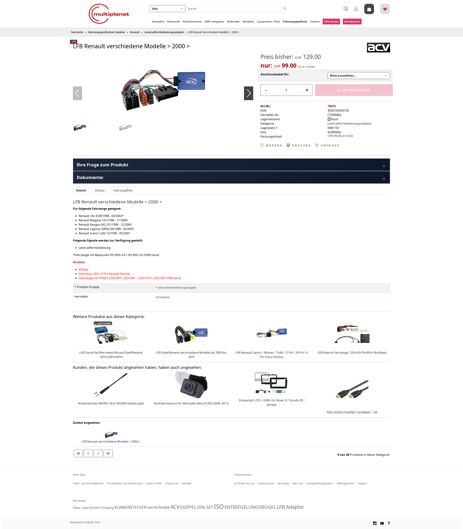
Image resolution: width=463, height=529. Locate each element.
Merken (274, 145)
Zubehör (315, 21)
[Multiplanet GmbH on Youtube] (382, 522)
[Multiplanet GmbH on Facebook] (389, 522)
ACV (175, 507)
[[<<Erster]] (78, 453)
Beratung (283, 483)
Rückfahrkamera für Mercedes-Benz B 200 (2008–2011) (191, 403)
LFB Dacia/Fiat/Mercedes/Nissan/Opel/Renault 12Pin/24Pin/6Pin (111, 355)
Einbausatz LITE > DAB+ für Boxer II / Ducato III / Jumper (272, 402)
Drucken (301, 145)
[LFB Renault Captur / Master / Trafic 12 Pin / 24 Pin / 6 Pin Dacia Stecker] (272, 334)
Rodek (164, 507)
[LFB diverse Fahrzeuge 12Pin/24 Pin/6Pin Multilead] (352, 334)
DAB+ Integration (214, 21)
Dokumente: (90, 177)
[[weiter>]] (98, 453)
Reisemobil (173, 21)
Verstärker (248, 21)
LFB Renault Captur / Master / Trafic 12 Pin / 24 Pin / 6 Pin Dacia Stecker (271, 355)
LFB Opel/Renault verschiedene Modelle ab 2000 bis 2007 (191, 355)
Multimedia (233, 21)
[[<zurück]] (88, 453)
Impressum (172, 483)
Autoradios (158, 21)
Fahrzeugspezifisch (295, 21)
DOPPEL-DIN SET (196, 507)
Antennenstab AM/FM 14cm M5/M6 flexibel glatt (111, 403)
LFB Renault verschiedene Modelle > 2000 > (111, 441)
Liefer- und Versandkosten (88, 483)
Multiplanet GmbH (81, 522)
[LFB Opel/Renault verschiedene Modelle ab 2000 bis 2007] (191, 334)
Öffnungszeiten (345, 483)
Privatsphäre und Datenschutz (125, 483)
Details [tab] (81, 190)
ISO (219, 506)
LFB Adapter (290, 507)
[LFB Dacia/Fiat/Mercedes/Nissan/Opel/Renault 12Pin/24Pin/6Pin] (111, 334)
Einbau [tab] (100, 190)
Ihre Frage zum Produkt (102, 165)
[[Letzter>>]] (108, 453)
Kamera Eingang (101, 507)
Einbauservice (266, 483)
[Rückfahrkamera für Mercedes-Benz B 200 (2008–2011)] (191, 384)
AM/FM (152, 507)
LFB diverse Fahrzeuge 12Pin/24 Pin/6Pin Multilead (352, 353)
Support (362, 483)
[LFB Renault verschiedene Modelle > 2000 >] (163, 86)
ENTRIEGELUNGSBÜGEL (250, 507)
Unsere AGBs (154, 483)
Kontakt (186, 483)
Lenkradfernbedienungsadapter (350, 123)
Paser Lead (80, 507)
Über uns (297, 483)
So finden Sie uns (244, 483)
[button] (249, 93)
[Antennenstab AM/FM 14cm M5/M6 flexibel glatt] (111, 384)
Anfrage (329, 145)
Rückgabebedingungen (320, 483)
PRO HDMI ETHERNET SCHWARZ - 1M (352, 412)
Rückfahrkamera (192, 21)
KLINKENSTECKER (130, 507)
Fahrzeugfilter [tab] (123, 190)
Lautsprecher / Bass (268, 21)
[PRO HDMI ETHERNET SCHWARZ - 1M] (352, 389)
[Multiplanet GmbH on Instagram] (374, 522)
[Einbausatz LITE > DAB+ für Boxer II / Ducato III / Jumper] (272, 383)
